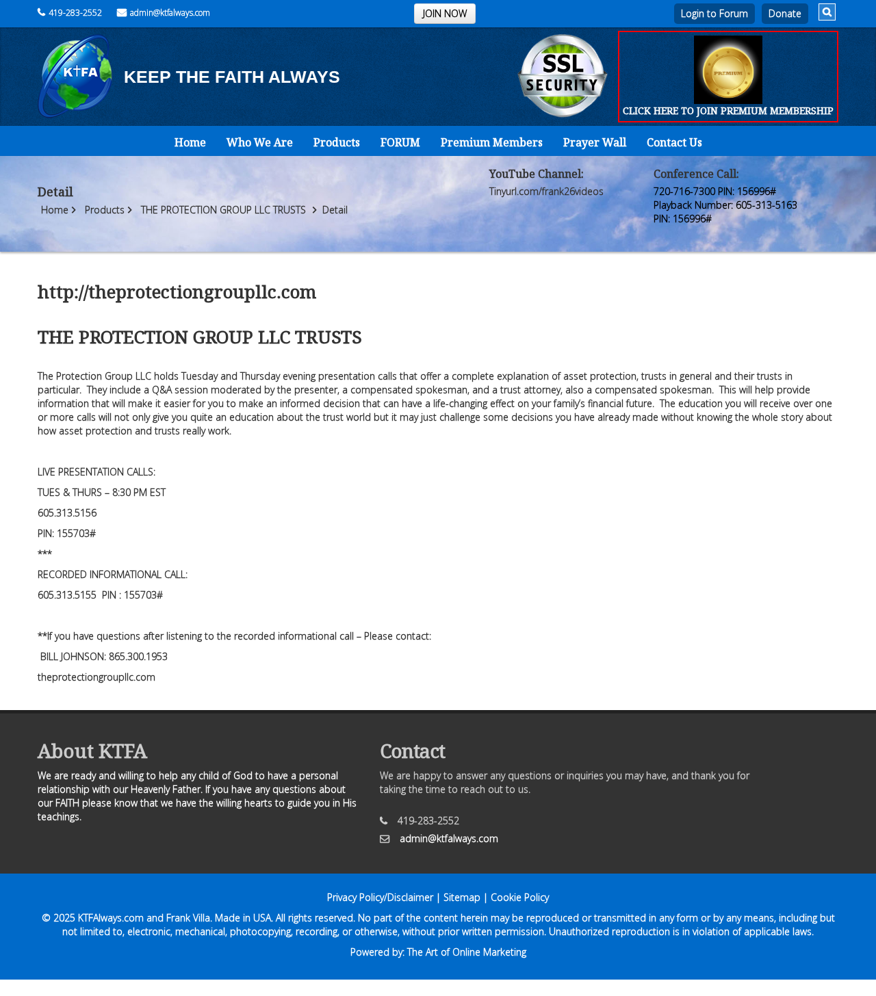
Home (190, 142)
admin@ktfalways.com (170, 12)
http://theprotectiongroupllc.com (177, 291)
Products (336, 142)
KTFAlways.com (111, 917)
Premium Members (492, 142)
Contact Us (674, 142)
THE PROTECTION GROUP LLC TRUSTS (223, 209)
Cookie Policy (520, 897)
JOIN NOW (445, 13)
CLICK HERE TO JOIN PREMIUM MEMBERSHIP (728, 110)
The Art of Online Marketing (466, 951)
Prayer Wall (594, 142)
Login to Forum (714, 13)
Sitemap (461, 897)
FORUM (400, 142)
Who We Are (260, 142)
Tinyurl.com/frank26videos (546, 191)
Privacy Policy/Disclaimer (380, 897)
